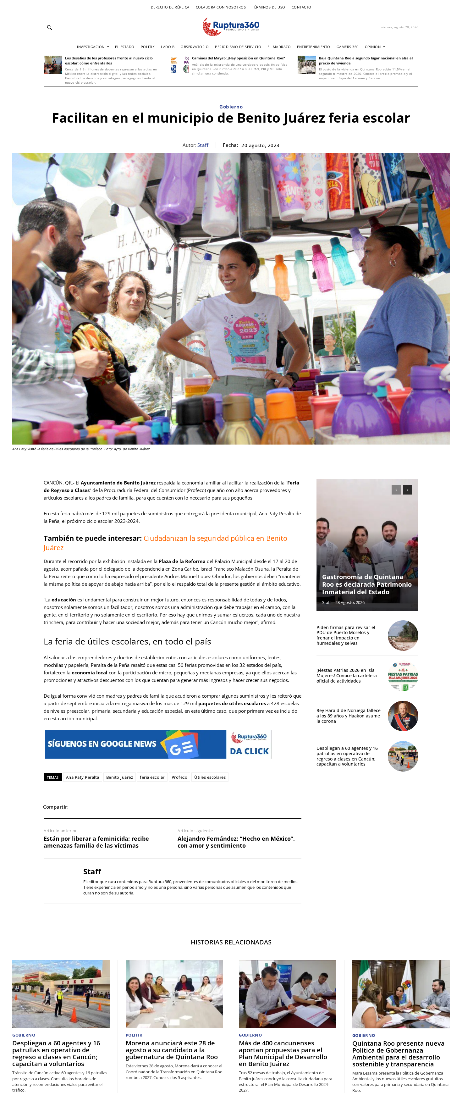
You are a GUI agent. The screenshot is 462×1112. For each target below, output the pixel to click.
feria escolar (152, 777)
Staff (203, 145)
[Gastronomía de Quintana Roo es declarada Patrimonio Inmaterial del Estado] (367, 545)
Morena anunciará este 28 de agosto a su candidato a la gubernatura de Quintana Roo (172, 1050)
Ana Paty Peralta (82, 777)
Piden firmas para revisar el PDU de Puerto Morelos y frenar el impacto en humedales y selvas (345, 635)
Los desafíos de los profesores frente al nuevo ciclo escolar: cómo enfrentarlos (109, 60)
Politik (134, 1035)
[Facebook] (79, 806)
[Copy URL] (152, 806)
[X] (94, 806)
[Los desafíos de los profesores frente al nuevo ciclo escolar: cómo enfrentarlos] (53, 65)
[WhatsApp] (108, 806)
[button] (49, 27)
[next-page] (407, 490)
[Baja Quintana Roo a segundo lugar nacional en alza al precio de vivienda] (307, 65)
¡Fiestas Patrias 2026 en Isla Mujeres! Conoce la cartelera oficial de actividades (346, 675)
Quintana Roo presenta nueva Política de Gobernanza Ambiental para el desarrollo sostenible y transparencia (398, 1053)
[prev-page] (396, 490)
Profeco (180, 777)
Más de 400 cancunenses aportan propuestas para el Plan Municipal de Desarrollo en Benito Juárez (283, 1053)
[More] (166, 806)
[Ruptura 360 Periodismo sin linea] (231, 27)
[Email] (123, 806)
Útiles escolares (210, 777)
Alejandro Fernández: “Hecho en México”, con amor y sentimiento (236, 842)
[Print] (137, 806)
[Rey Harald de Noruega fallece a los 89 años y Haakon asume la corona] (403, 716)
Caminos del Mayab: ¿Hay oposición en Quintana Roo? (238, 58)
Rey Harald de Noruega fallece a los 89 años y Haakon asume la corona (348, 715)
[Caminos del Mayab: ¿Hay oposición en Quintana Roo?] (180, 65)
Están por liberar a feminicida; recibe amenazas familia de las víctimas (96, 842)
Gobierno (231, 106)
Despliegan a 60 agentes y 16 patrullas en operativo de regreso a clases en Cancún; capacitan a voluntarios (347, 756)
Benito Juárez (119, 777)
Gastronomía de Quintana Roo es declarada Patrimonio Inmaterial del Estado (367, 584)
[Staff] (59, 881)
